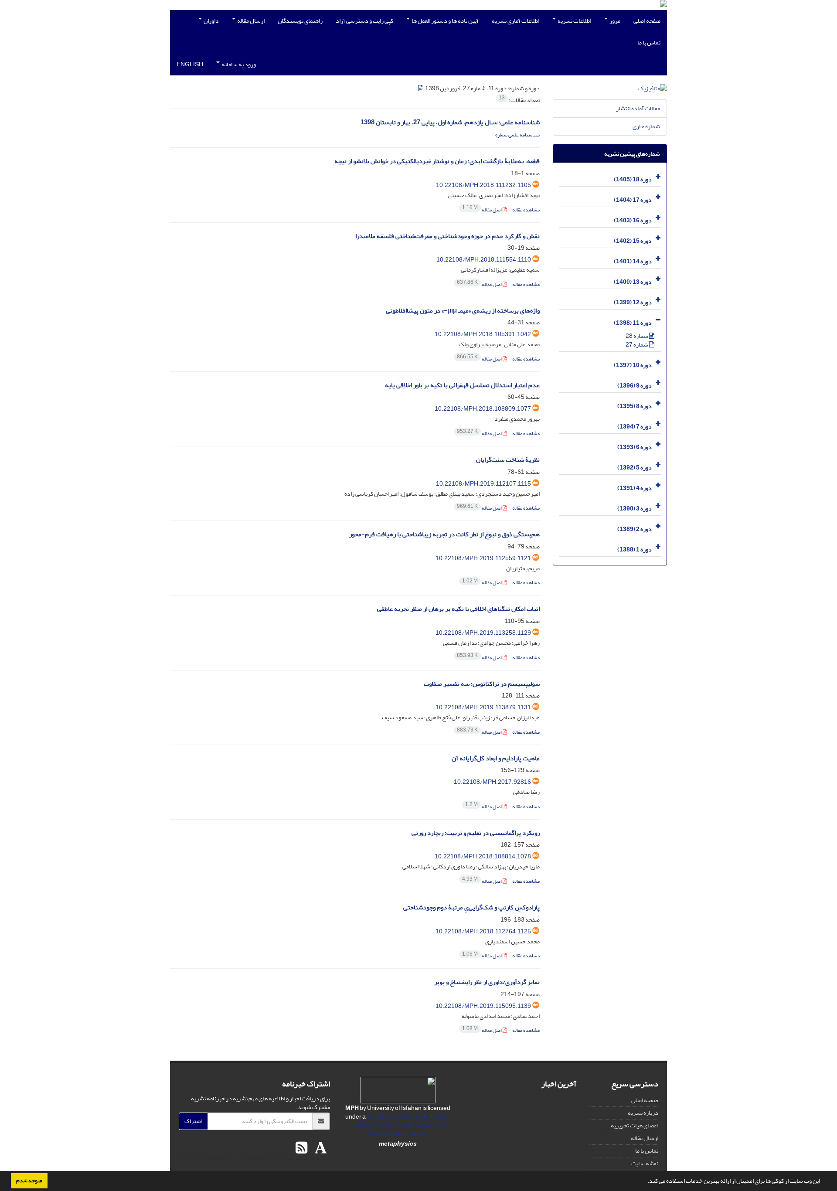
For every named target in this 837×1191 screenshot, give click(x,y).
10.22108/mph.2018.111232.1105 (483, 185)
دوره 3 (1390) (634, 508)
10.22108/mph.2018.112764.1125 (483, 931)
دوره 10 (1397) (633, 365)
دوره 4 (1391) (634, 488)
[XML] (421, 88)
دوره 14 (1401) (633, 261)
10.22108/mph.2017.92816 (492, 782)
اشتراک (193, 1121)
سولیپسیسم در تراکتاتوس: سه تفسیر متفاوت (482, 683)
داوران (211, 21)
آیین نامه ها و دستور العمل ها (445, 21)
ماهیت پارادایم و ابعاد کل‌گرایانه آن (496, 758)
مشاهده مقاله (526, 210)
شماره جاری (646, 126)
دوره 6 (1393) (634, 447)
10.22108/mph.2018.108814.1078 (483, 856)
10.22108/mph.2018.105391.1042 (483, 334)
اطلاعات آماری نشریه (515, 21)
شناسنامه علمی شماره (517, 135)
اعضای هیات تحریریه (634, 1125)
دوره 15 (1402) (633, 241)
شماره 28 (637, 336)
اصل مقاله (482, 210)
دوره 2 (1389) (634, 529)
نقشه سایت (644, 1163)
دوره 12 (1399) (633, 302)
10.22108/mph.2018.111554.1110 (483, 259)
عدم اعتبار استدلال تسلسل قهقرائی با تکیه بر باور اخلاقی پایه (462, 385)
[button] (645, 1182)
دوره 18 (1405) (633, 179)
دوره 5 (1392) (634, 467)
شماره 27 (637, 344)
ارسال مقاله (250, 21)
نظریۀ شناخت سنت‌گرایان (508, 459)
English (190, 64)
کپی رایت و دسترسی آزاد (364, 21)
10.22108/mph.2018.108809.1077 (483, 409)
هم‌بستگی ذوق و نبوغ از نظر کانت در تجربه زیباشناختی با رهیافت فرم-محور (444, 534)
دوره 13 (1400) (633, 282)
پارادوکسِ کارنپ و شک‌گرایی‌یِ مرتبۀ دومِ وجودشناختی (471, 907)
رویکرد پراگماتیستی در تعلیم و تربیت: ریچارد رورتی (476, 833)
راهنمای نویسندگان (300, 21)
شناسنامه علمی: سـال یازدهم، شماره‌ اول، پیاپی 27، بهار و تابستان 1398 (450, 122)
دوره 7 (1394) (634, 426)
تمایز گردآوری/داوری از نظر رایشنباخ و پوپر (487, 982)
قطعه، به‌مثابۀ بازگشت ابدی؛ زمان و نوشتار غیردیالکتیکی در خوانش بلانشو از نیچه (437, 161)
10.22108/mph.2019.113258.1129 (483, 633)
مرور (614, 21)
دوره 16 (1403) (633, 220)
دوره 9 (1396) (634, 385)
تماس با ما (648, 42)
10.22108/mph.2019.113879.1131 (483, 707)
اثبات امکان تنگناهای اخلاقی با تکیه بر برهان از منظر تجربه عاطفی (458, 608)
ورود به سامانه (238, 64)
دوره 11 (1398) (633, 323)
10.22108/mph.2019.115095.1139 (483, 1006)
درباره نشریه (643, 1113)
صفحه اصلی (646, 21)
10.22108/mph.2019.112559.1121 (483, 558)
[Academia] (320, 1148)
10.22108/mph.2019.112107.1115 (483, 484)
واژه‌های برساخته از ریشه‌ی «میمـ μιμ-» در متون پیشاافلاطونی (463, 310)
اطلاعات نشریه (574, 21)
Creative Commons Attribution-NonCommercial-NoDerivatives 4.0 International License (400, 1125)
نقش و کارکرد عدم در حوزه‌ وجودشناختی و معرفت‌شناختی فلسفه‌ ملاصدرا (447, 236)
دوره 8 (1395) (634, 406)
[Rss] (301, 1148)
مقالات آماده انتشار (638, 108)
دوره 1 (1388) (634, 549)
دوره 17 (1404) (633, 200)
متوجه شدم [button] (29, 1180)
